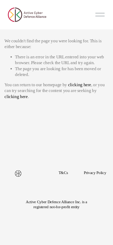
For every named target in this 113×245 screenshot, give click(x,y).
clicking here (79, 84)
